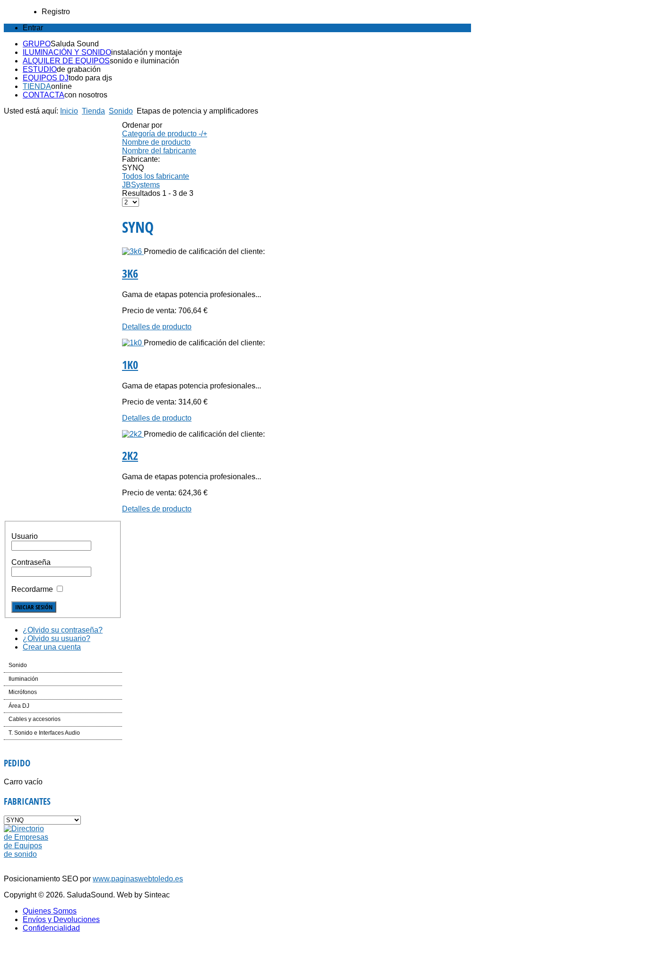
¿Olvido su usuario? (56, 638)
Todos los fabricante (155, 176)
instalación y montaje (146, 52)
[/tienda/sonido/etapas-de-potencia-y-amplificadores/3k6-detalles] (133, 251)
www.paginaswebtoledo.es (138, 879)
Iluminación (23, 679)
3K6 (130, 273)
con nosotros (85, 95)
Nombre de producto (156, 142)
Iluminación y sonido (67, 52)
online (61, 86)
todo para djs (90, 78)
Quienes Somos (50, 911)
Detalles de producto (157, 327)
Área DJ (19, 706)
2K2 (130, 455)
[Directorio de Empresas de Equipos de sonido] (27, 854)
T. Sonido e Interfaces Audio (44, 732)
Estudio (40, 69)
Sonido (121, 111)
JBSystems (141, 185)
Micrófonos (23, 692)
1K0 (130, 364)
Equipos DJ (46, 78)
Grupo (37, 44)
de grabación (79, 69)
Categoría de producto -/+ (164, 134)
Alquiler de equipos (66, 61)
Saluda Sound (75, 44)
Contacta (43, 95)
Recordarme (32, 589)
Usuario (24, 536)
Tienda (37, 86)
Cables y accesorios (35, 719)
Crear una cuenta (52, 647)
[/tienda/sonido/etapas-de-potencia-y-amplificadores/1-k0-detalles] (133, 343)
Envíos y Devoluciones (61, 919)
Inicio (69, 111)
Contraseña (31, 562)
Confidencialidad (51, 928)
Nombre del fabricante (159, 151)
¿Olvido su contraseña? (63, 630)
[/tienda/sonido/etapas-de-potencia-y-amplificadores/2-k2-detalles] (133, 434)
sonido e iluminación (144, 61)
